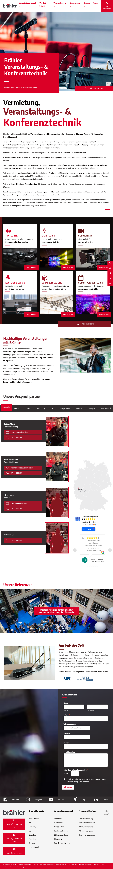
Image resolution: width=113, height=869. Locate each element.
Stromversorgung (86, 830)
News (95, 3)
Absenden (68, 787)
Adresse (66, 733)
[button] (107, 6)
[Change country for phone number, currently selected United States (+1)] (66, 727)
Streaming (58, 839)
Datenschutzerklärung (49, 865)
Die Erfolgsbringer (20, 867)
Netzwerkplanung (86, 826)
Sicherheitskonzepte (87, 822)
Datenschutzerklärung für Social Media (67, 865)
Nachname (90, 711)
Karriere (87, 3)
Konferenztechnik (61, 830)
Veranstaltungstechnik (27, 3)
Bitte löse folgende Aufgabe (75, 770)
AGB (40, 865)
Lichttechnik (58, 822)
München (32, 839)
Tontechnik (58, 818)
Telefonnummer (69, 724)
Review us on (87, 529)
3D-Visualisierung (86, 818)
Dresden (32, 835)
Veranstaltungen (60, 3)
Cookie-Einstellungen (98, 865)
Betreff (66, 743)
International (34, 847)
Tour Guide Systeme (62, 843)
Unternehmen (75, 3)
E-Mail (66, 715)
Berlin (31, 830)
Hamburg (33, 826)
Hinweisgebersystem (85, 865)
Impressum (35, 865)
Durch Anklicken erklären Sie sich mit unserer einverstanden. (86, 780)
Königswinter (34, 818)
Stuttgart (32, 843)
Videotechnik (59, 826)
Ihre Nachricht (69, 752)
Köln (30, 822)
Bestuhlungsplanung (87, 835)
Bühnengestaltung (61, 835)
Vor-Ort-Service (43, 4)
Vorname (66, 711)
